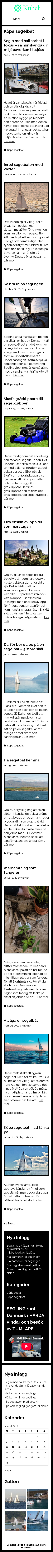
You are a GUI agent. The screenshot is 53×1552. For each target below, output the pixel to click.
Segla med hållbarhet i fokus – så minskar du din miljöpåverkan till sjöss (26, 45)
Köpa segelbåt (15, 149)
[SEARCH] (43, 19)
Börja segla (14, 1292)
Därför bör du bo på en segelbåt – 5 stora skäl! (24, 646)
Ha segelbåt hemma (21, 760)
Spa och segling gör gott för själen (26, 1406)
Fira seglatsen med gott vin (24, 1265)
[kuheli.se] (27, 8)
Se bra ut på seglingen (23, 284)
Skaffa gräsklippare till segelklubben (23, 400)
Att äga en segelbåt (21, 1020)
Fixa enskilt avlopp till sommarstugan (23, 524)
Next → (13, 1223)
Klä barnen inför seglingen (23, 1256)
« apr (8, 1470)
